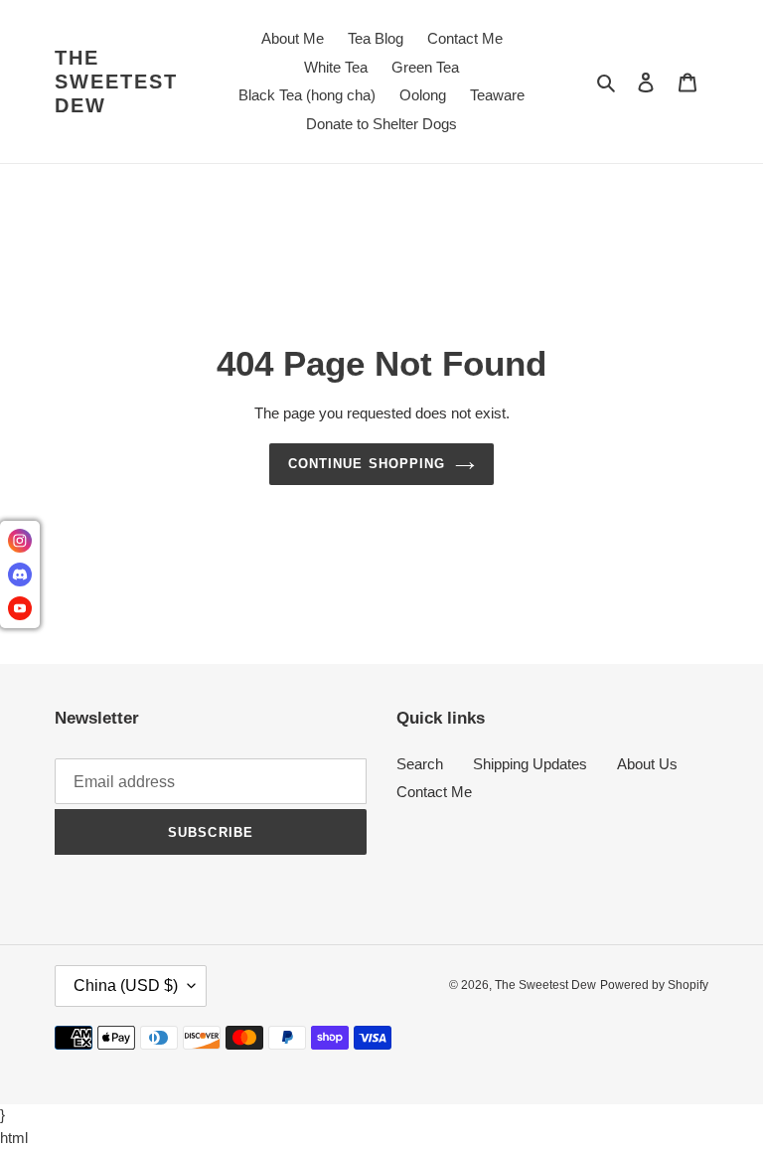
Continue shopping (366, 463)
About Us (647, 763)
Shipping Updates (530, 763)
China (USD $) (126, 985)
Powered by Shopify (654, 985)
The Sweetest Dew (116, 81)
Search (419, 763)
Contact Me (434, 791)
